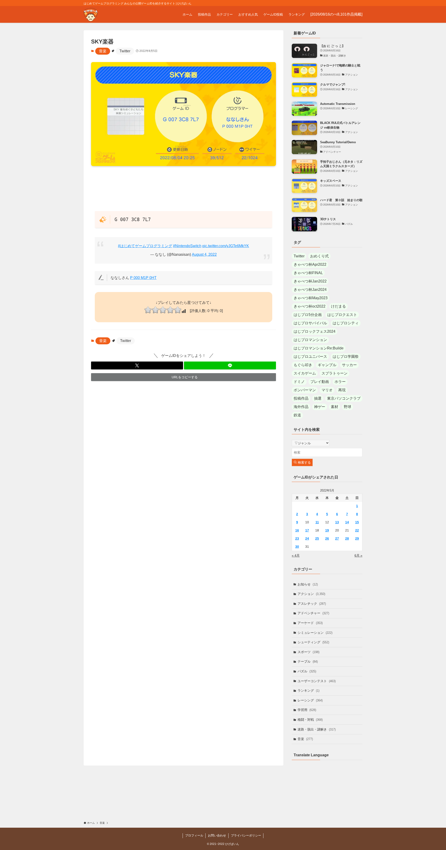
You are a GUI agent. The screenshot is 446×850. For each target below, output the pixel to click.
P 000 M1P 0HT (143, 278)
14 (347, 522)
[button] (137, 365)
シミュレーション (315, 632)
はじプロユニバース (310, 357)
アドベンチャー (313, 613)
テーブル (308, 661)
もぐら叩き (303, 365)
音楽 (102, 51)
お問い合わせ (217, 835)
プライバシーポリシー (246, 835)
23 (297, 538)
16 (297, 530)
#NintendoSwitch (187, 246)
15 (357, 522)
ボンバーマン (305, 390)
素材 (334, 407)
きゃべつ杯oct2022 (309, 306)
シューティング (313, 642)
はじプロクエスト (342, 315)
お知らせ (308, 584)
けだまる (338, 306)
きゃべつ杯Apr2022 (310, 264)
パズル (307, 671)
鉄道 (297, 415)
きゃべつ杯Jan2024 (310, 290)
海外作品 (301, 407)
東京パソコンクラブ (344, 398)
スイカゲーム (305, 373)
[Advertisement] (183, 188)
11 (317, 522)
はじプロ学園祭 (346, 357)
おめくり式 (319, 256)
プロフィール (194, 835)
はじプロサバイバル (310, 323)
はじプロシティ (346, 323)
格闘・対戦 (310, 719)
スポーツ (308, 652)
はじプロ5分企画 (308, 315)
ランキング (308, 690)
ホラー (340, 382)
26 (327, 538)
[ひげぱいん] (91, 14)
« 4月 (296, 555)
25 (317, 538)
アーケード (310, 623)
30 (297, 546)
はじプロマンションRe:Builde (319, 348)
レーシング (310, 700)
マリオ (327, 390)
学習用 (307, 710)
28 (347, 538)
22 (357, 530)
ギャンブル (327, 365)
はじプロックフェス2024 (314, 331)
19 (327, 530)
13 (337, 522)
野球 (347, 407)
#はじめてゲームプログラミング (145, 246)
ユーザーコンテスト (317, 681)
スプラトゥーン (334, 373)
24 (307, 538)
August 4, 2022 (204, 254)
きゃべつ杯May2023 (311, 298)
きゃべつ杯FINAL (308, 273)
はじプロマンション (310, 340)
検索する (304, 462)
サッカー (349, 365)
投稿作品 (301, 398)
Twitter (124, 51)
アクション (311, 594)
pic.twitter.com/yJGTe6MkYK (225, 246)
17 (307, 530)
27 (337, 538)
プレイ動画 (319, 382)
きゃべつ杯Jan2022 (310, 281)
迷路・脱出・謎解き (317, 729)
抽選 (317, 398)
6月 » (358, 555)
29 (357, 538)
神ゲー (319, 407)
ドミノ (299, 382)
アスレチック (312, 603)
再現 (342, 390)
